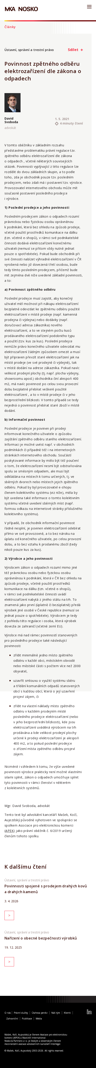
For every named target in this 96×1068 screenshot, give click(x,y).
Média (39, 1018)
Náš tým (55, 1012)
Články (10, 27)
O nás (7, 1012)
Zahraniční (12, 1018)
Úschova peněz (40, 1012)
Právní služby (21, 1012)
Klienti (67, 1012)
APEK (9, 831)
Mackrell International (34, 1037)
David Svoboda (11, 120)
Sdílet (73, 49)
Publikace (27, 1018)
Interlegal (55, 1044)
